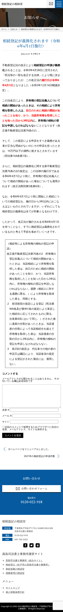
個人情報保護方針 (15, 592)
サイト (5, 421)
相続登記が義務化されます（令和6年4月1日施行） (41, 29)
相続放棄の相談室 (15, 569)
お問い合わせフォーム (34, 488)
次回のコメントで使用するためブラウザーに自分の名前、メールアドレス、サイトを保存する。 (30, 428)
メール (7, 415)
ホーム (4, 29)
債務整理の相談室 (15, 573)
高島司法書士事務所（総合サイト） (24, 560)
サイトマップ (13, 587)
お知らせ (13, 29)
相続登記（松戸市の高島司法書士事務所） (28, 564)
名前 (5, 409)
